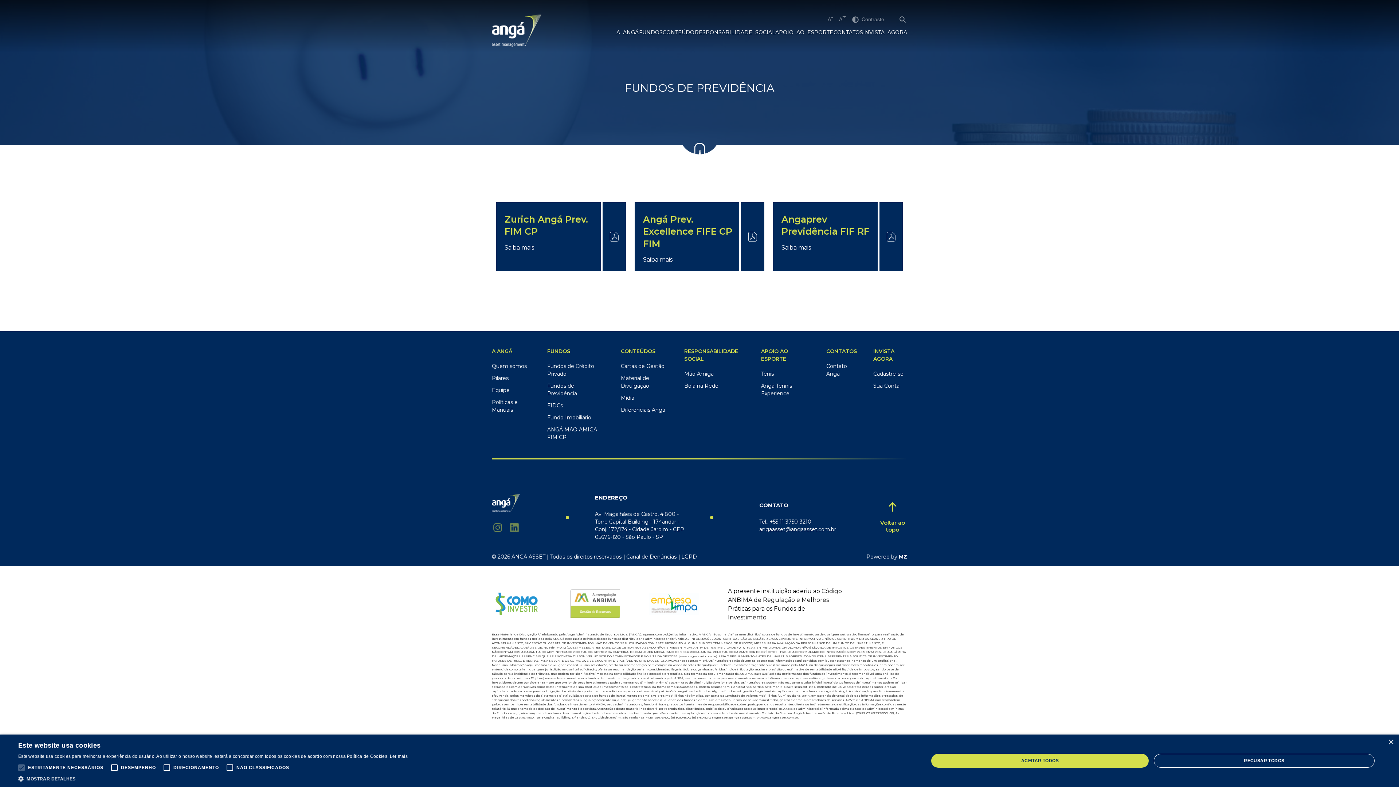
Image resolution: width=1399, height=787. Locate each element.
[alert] (699, 761)
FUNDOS (651, 32)
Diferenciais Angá (643, 410)
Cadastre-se (888, 374)
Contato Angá (836, 370)
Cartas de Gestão (643, 366)
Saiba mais (519, 247)
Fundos (558, 351)
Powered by (886, 556)
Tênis (767, 374)
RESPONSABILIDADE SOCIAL (735, 32)
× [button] (1391, 742)
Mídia (627, 398)
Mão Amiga (699, 374)
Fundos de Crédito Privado (570, 370)
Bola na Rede (701, 386)
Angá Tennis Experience (776, 390)
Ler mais (399, 756)
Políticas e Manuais (505, 406)
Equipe (501, 390)
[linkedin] (514, 527)
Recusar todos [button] (1264, 760)
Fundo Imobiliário (569, 417)
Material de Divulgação (635, 382)
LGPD (689, 556)
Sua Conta (886, 386)
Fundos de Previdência (562, 390)
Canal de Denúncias (651, 556)
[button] (21, 767)
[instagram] (497, 527)
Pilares (500, 378)
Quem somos (509, 366)
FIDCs (555, 405)
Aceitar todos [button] (1040, 760)
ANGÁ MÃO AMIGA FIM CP (572, 433)
